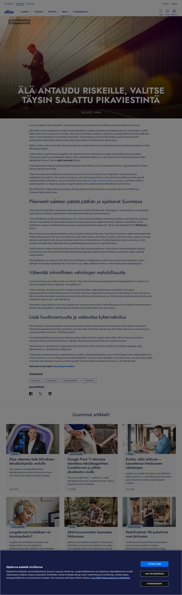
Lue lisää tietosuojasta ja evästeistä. (111, 578)
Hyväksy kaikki (154, 564)
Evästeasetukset (154, 583)
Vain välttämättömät (154, 574)
